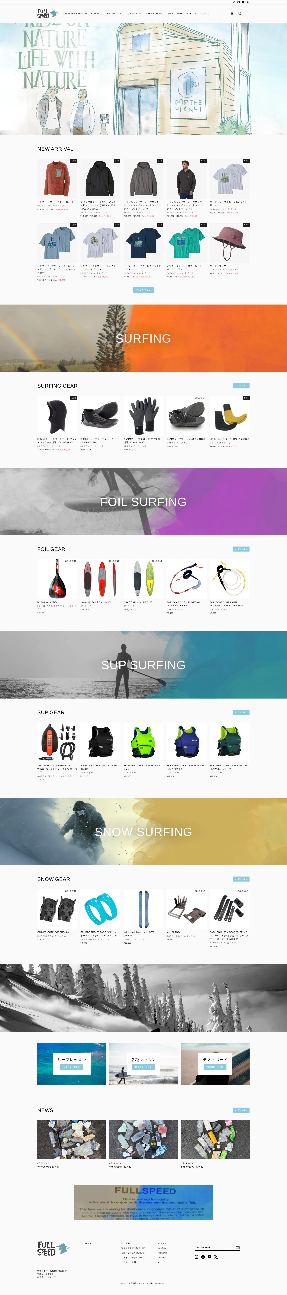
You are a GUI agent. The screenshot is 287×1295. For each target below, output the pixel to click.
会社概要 (125, 1243)
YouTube (162, 1248)
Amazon (162, 1243)
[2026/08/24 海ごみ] (215, 1139)
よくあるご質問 (128, 1262)
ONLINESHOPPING (74, 13)
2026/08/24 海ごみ (192, 1167)
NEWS (88, 1243)
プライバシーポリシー (131, 1257)
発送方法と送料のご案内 (132, 1253)
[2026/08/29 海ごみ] (71, 1139)
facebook (162, 1257)
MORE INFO (72, 1067)
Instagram (163, 1253)
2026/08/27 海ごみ (120, 1167)
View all (143, 290)
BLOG (189, 13)
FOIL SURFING (114, 13)
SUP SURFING (134, 13)
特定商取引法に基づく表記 (133, 1248)
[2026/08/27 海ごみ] (143, 1139)
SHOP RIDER (175, 13)
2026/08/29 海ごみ (48, 1167)
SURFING (96, 13)
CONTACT (205, 13)
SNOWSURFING (154, 13)
